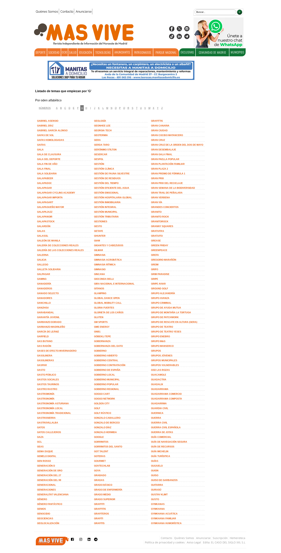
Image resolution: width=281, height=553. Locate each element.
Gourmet (100, 461)
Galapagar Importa (50, 197)
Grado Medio (102, 494)
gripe (154, 279)
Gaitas (41, 145)
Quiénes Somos (47, 11)
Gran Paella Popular (165, 159)
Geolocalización (48, 523)
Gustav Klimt (159, 494)
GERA (97, 140)
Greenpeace (159, 250)
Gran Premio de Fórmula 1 (168, 173)
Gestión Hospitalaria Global (113, 197)
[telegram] (187, 37)
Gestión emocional (106, 192)
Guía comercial (161, 437)
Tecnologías (103, 52)
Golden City (102, 403)
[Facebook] (172, 30)
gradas (99, 480)
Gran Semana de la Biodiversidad (173, 188)
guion (154, 470)
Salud (72, 52)
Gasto (41, 370)
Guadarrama (159, 389)
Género (42, 499)
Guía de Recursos (162, 446)
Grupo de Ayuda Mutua (166, 307)
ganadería (44, 283)
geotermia (101, 135)
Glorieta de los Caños (108, 312)
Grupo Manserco (162, 346)
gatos (41, 427)
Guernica (157, 413)
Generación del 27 (49, 475)
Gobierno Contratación (109, 365)
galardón (43, 226)
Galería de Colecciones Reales (58, 245)
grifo (154, 269)
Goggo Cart (102, 394)
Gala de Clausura (49, 154)
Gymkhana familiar (163, 518)
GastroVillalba (47, 422)
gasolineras (45, 360)
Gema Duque (45, 451)
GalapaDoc (44, 183)
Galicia (41, 259)
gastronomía (45, 398)
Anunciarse (84, 11)
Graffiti (99, 504)
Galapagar (44, 188)
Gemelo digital (46, 456)
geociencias (45, 518)
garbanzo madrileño (51, 327)
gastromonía (45, 394)
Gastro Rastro (47, 389)
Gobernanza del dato (108, 346)
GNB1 (97, 331)
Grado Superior (104, 499)
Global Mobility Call (108, 303)
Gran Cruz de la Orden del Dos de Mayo (177, 145)
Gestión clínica (104, 168)
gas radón (44, 346)
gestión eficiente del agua (111, 188)
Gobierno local (104, 374)
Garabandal (45, 312)
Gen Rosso (44, 461)
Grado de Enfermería (108, 489)
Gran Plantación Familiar (168, 164)
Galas (41, 231)
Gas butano (44, 341)
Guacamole (158, 374)
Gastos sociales (48, 379)
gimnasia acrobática (108, 259)
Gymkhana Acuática (164, 513)
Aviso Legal (194, 542)
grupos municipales (164, 360)
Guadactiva (158, 379)
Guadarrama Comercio (166, 394)
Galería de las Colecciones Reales (60, 250)
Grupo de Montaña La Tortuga (171, 312)
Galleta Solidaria (49, 269)
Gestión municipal (105, 212)
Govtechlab (102, 465)
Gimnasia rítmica (105, 264)
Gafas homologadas (50, 140)
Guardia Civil (159, 408)
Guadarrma (159, 403)
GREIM (154, 264)
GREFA (155, 255)
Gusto (155, 499)
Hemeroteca (237, 538)
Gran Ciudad (159, 130)
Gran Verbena (160, 197)
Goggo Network (104, 398)
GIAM (97, 240)
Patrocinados (142, 52)
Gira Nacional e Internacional (114, 283)
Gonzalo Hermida (105, 432)
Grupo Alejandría (163, 293)
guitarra (157, 485)
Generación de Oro (49, 470)
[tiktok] (172, 37)
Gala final (44, 168)
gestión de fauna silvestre (112, 173)
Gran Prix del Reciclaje (167, 183)
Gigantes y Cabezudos (108, 245)
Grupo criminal (161, 303)
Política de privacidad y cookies (165, 542)
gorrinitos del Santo (108, 446)
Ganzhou (43, 307)
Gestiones (100, 221)
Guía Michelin (159, 451)
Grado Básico (103, 485)
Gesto (98, 226)
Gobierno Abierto (105, 355)
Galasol (42, 236)
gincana (99, 274)
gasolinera (44, 355)
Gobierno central (106, 360)
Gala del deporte (48, 159)
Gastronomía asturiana (53, 403)
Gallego (42, 264)
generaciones (46, 489)
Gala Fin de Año (47, 164)
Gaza (40, 437)
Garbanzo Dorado (49, 322)
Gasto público (46, 374)
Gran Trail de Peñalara (167, 192)
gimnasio (100, 269)
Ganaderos (44, 288)
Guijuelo (157, 465)
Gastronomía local (50, 408)
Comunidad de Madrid (212, 52)
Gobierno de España (107, 370)
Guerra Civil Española (166, 427)
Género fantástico (49, 504)
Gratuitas (157, 231)
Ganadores (44, 298)
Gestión (99, 164)
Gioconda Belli (104, 279)
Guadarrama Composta (166, 398)
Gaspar (42, 365)
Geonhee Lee (102, 125)
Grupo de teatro (162, 327)
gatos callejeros (49, 432)
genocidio (43, 513)
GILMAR (98, 250)
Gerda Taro (101, 145)
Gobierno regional (106, 389)
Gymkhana (158, 509)
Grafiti (98, 518)
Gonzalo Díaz (102, 427)
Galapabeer (45, 178)
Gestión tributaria (106, 216)
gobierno (100, 351)
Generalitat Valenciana (53, 494)
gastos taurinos (48, 384)
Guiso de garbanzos (164, 480)
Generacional (46, 485)
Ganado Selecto (48, 293)
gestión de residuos (107, 178)
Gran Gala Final (161, 154)
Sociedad (54, 52)
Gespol (98, 159)
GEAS (40, 446)
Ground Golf (159, 288)
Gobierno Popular (106, 384)
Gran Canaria (160, 125)
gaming (41, 279)
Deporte (41, 52)
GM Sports (101, 322)
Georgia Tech (103, 130)
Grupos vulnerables (165, 365)
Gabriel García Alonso (52, 130)
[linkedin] (179, 37)
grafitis (99, 523)
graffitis (100, 509)
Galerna (43, 255)
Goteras (99, 456)
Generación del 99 (49, 480)
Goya (97, 470)
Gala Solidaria (47, 173)
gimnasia (100, 255)
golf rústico (102, 413)
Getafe (98, 231)
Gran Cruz (158, 140)
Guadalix (157, 384)
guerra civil (159, 422)
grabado (100, 475)
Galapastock (46, 221)
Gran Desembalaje (163, 149)
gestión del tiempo (106, 183)
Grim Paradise (160, 274)
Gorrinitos (101, 442)
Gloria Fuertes (104, 307)
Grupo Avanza (160, 298)
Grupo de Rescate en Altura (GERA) (174, 322)
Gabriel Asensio (47, 121)
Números (45, 108)
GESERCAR (100, 154)
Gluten (98, 317)
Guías (154, 461)
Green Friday (159, 245)
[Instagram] (187, 30)
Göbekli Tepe (102, 336)
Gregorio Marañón (163, 259)
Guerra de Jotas (162, 432)
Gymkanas (158, 504)
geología (100, 121)
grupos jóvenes (161, 355)
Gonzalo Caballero (107, 418)
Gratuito (157, 236)
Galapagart (45, 202)
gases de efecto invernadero (56, 351)
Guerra (156, 418)
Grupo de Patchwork (165, 317)
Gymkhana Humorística (166, 523)
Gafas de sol (45, 135)
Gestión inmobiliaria (107, 202)
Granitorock (159, 221)
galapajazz (44, 212)
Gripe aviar (158, 283)
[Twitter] (179, 30)
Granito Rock (160, 216)
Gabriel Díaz (45, 125)
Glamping (100, 293)
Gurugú (156, 489)
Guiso (154, 475)
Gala (40, 149)
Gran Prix (157, 178)
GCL (39, 442)
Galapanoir (44, 216)
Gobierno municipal (107, 379)
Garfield (43, 336)
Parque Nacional (166, 52)
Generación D (46, 465)
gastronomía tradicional (54, 413)
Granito (156, 212)
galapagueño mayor (50, 207)
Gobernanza (102, 341)
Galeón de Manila (48, 240)
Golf (97, 408)
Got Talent (101, 451)
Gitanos (99, 288)
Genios (41, 509)
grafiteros (101, 513)
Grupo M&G (158, 341)
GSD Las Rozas (160, 370)
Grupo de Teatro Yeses (166, 331)
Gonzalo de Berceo (107, 422)
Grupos (156, 351)
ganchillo (44, 303)
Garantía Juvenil (48, 317)
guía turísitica (160, 456)
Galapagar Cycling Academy (56, 192)
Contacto (66, 11)
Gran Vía (156, 202)
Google (99, 437)
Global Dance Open (107, 298)
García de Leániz (48, 331)
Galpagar (43, 274)
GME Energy (102, 327)
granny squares (162, 226)
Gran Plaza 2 (159, 168)
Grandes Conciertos (165, 207)
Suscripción (220, 538)
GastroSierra (46, 418)
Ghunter (100, 236)
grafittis (157, 121)
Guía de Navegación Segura (169, 442)
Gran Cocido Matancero (167, 135)
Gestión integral (105, 207)
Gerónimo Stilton (105, 149)
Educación (85, 52)
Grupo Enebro (160, 336)
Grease (156, 240)
